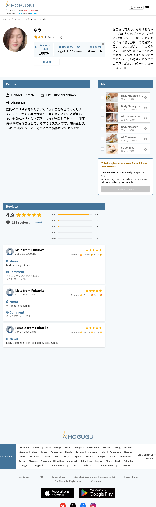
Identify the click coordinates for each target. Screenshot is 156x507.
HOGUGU (7, 19)
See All (38, 222)
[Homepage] (20, 6)
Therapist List (21, 19)
